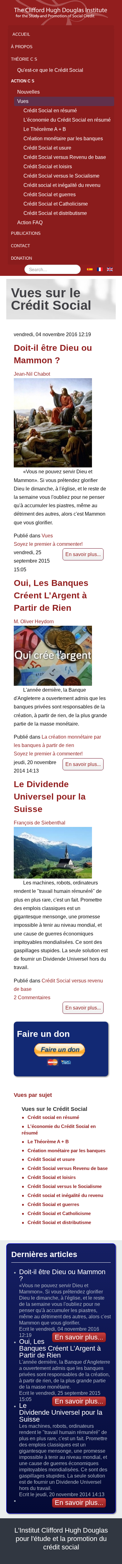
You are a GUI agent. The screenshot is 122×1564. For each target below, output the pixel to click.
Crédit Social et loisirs (47, 166)
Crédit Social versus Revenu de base (64, 157)
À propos (22, 46)
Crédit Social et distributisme (55, 213)
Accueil (21, 34)
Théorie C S (24, 59)
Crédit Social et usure (47, 148)
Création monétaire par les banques (63, 138)
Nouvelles (28, 92)
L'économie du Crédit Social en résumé (67, 120)
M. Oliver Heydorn (34, 621)
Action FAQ (30, 222)
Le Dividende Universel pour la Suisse (50, 796)
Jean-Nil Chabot (32, 374)
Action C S (22, 81)
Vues (22, 101)
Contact (20, 246)
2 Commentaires (32, 997)
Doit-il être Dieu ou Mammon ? (62, 1275)
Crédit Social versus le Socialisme (61, 176)
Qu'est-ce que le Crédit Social (50, 70)
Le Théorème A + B (44, 129)
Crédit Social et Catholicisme (55, 204)
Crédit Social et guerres (49, 194)
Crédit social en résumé (53, 1117)
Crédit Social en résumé (50, 110)
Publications (26, 233)
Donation (21, 258)
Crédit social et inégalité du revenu (61, 185)
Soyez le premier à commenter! (48, 544)
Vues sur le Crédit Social (54, 1109)
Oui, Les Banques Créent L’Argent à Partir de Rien (51, 595)
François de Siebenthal (39, 822)
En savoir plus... (83, 554)
